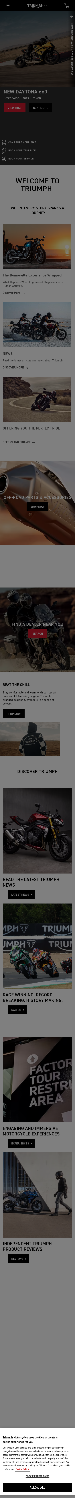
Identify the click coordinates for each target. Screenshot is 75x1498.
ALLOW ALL (38, 1487)
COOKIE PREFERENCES (37, 1476)
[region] (37, 1461)
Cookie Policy (22, 1469)
